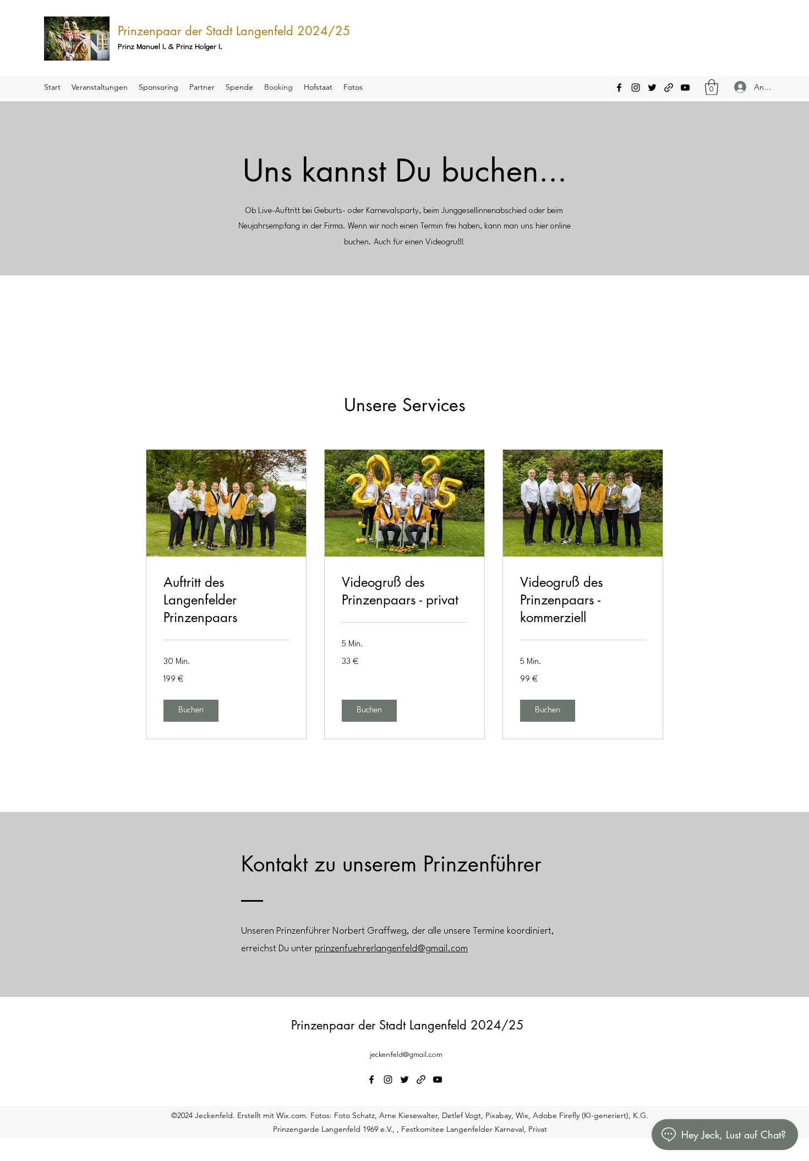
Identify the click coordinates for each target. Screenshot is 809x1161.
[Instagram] (635, 87)
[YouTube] (685, 87)
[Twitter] (652, 87)
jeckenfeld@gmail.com (406, 1055)
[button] (711, 87)
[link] (226, 600)
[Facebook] (619, 87)
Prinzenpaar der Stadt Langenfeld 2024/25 (234, 31)
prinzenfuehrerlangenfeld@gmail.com (391, 948)
